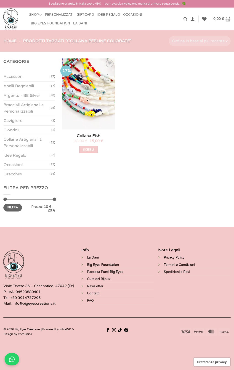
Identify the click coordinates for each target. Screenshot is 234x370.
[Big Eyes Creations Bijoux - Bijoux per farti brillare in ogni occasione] (12, 19)
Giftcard (85, 15)
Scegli (88, 149)
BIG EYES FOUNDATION (50, 23)
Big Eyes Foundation (103, 265)
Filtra (12, 207)
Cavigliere (12, 120)
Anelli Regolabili (18, 86)
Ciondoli (11, 130)
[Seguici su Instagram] (114, 330)
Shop (34, 15)
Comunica (25, 334)
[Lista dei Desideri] (204, 19)
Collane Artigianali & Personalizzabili (23, 142)
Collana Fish (88, 135)
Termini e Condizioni (179, 265)
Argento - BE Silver (21, 95)
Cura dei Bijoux (99, 279)
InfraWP (65, 329)
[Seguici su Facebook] (108, 330)
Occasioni (132, 15)
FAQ (90, 301)
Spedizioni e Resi (177, 272)
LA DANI (80, 23)
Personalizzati (59, 15)
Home (9, 41)
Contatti (93, 293)
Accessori (12, 76)
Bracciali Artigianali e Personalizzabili (23, 108)
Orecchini (12, 174)
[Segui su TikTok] (120, 330)
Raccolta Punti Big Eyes (105, 272)
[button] (185, 19)
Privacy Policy (174, 257)
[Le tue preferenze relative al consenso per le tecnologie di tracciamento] (212, 362)
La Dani (93, 257)
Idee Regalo (108, 15)
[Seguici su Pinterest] (126, 330)
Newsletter (95, 286)
